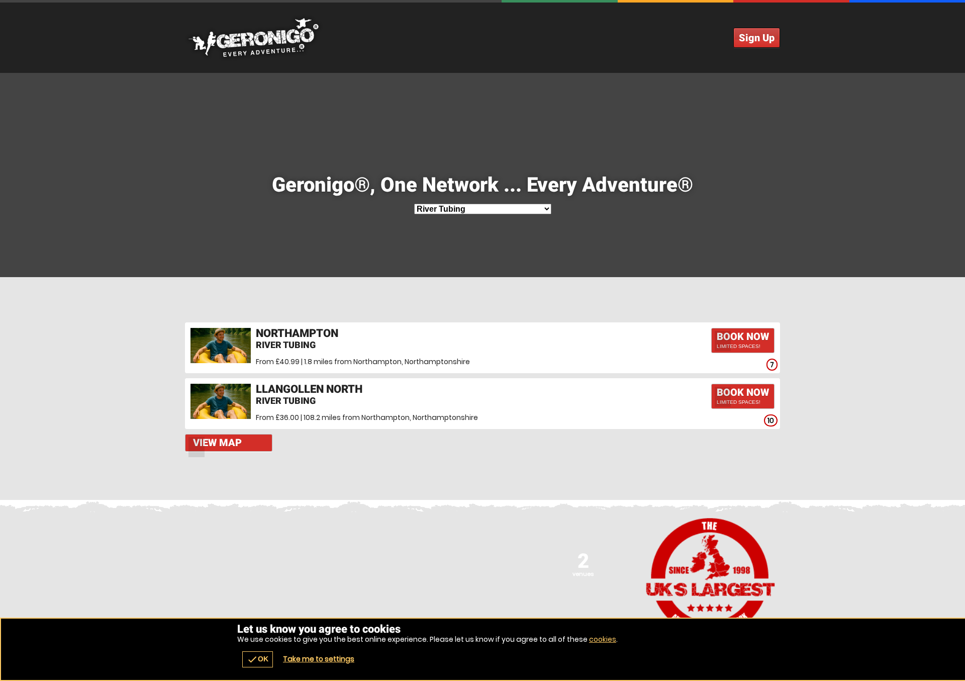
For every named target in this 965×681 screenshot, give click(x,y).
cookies (602, 639)
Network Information (710, 577)
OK (257, 659)
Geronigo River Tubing (482, 38)
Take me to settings (318, 659)
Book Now (743, 339)
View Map (217, 443)
